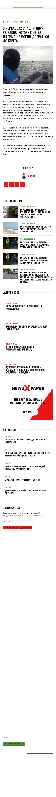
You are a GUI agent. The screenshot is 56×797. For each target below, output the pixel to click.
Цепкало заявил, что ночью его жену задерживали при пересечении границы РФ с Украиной (27, 614)
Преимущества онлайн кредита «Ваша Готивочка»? (26, 558)
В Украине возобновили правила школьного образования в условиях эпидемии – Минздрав (25, 602)
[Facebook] (6, 184)
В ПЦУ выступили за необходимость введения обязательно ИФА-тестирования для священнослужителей (24, 703)
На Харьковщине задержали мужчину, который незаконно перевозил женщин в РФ (34, 245)
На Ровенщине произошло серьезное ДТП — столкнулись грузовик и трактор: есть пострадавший (35, 213)
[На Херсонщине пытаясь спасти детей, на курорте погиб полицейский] (10, 228)
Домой (6, 21)
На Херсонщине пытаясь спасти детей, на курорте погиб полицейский (35, 229)
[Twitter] (17, 184)
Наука (8, 463)
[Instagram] (11, 184)
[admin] (24, 176)
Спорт (8, 436)
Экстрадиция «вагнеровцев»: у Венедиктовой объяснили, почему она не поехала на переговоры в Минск (27, 621)
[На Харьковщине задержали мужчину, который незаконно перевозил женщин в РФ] (10, 243)
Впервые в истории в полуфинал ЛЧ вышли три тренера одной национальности (27, 454)
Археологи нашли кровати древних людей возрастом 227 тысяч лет (25, 467)
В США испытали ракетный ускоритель (23, 479)
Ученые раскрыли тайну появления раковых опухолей (26, 492)
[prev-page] (3, 498)
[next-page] (5, 498)
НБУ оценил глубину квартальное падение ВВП (24, 563)
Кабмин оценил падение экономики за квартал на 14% (28, 579)
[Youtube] (22, 184)
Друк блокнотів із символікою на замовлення (24, 684)
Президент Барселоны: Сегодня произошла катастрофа (25, 441)
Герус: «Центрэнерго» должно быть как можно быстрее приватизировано (24, 608)
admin (31, 176)
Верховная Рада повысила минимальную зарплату (27, 596)
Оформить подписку (17, 527)
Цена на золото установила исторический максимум (27, 567)
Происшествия (21, 21)
